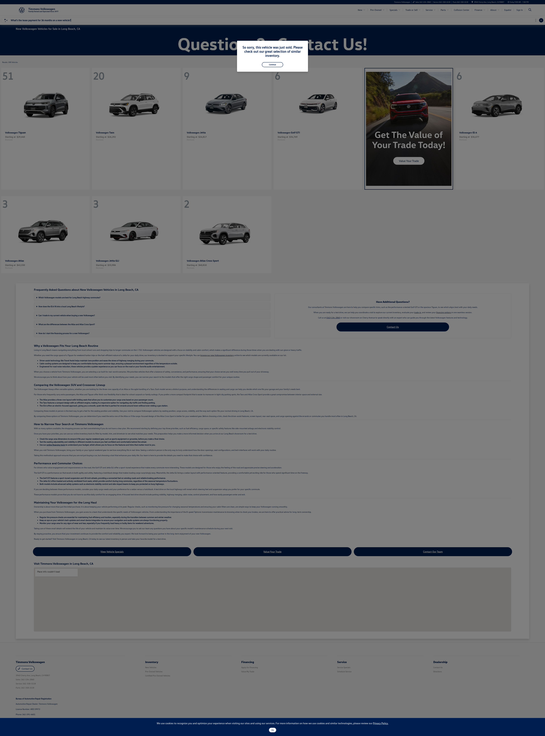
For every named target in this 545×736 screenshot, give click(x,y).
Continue (272, 64)
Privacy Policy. (380, 723)
